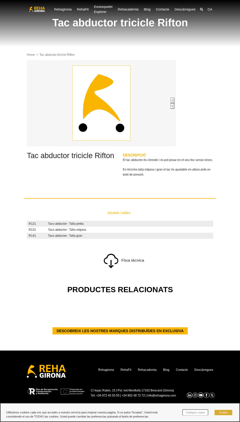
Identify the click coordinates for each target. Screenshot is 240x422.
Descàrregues (185, 9)
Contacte (162, 9)
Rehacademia (128, 9)
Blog (147, 9)
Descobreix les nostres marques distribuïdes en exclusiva (120, 331)
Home (31, 54)
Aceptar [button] (223, 412)
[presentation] (172, 100)
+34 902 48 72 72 (133, 395)
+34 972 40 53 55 (107, 395)
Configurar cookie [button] (195, 412)
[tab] (119, 213)
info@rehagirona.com (161, 395)
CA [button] (210, 9)
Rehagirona (63, 9)
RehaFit (83, 9)
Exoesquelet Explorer (103, 9)
